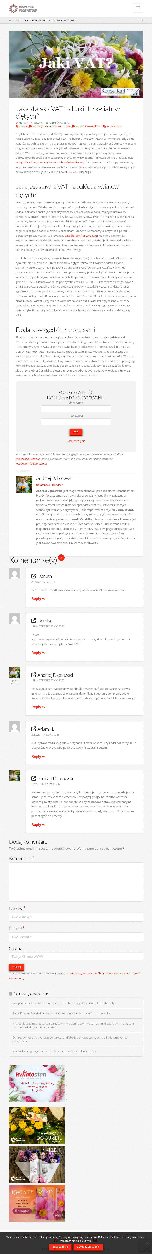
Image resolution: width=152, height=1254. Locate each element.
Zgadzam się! (60, 1246)
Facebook (44, 484)
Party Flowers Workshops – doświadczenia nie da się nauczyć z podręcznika (61, 1013)
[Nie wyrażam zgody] (147, 1243)
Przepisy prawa (83, 126)
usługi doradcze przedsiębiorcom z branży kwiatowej (49, 162)
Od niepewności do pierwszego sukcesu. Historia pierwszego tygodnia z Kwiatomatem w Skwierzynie (69, 1039)
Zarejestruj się (76, 441)
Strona (15, 948)
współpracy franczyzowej (81, 235)
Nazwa (17, 908)
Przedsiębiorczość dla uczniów (51, 126)
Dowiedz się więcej (88, 1246)
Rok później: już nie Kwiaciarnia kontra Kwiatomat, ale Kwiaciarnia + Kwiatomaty (63, 1003)
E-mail (16, 928)
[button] (138, 8)
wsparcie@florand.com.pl (31, 463)
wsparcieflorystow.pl (28, 458)
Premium (23, 126)
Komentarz (21, 858)
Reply (36, 598)
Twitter (58, 484)
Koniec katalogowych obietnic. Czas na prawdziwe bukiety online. (54, 1051)
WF (98, 126)
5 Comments (113, 126)
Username (76, 403)
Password (76, 416)
